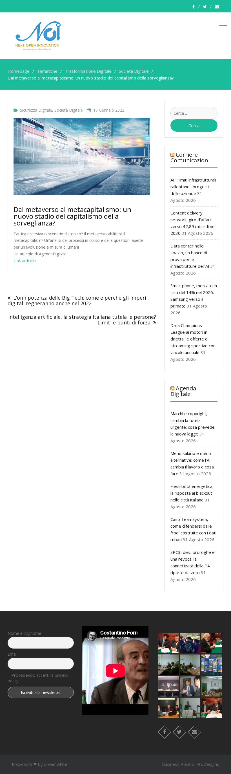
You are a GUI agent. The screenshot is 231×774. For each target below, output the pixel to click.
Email (12, 654)
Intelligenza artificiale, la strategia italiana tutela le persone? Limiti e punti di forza (82, 319)
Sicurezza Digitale (36, 110)
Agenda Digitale (183, 391)
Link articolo (25, 260)
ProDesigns (207, 764)
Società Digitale (68, 110)
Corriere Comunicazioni (190, 157)
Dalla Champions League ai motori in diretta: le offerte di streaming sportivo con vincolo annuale (193, 338)
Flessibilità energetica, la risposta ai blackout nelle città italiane (192, 493)
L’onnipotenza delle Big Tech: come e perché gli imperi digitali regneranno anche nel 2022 (77, 300)
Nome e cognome (24, 633)
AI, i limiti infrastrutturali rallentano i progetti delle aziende (193, 186)
